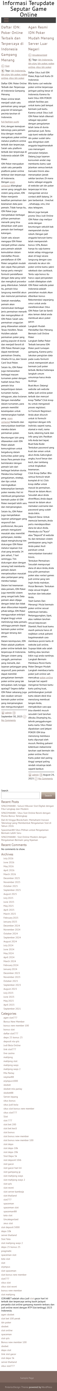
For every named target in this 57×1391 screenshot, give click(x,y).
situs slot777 (10, 1112)
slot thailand (10, 1195)
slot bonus (9, 1132)
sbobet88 (8, 1092)
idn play (5, 74)
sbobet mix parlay (12, 1088)
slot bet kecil (10, 1128)
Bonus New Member (13, 1021)
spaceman (8, 1203)
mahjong (8, 1057)
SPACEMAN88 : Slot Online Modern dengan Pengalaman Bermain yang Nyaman (24, 838)
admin (8, 712)
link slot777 (9, 1049)
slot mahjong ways (13, 1175)
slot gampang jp (12, 1171)
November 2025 (11, 882)
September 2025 (12, 889)
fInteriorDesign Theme (16, 1387)
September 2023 (12, 984)
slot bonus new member (16, 1136)
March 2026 (9, 874)
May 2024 (8, 953)
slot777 (7, 1199)
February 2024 (10, 965)
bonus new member (11, 1290)
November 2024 (11, 929)
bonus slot (9, 1029)
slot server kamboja (13, 1191)
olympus (5, 1266)
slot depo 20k (10, 1152)
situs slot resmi (9, 1286)
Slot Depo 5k (10, 1156)
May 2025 (8, 905)
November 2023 (11, 976)
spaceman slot (11, 1207)
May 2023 (8, 1000)
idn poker (15, 74)
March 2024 (9, 961)
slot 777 (7, 1120)
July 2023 (8, 992)
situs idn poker (16, 78)
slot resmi (8, 1187)
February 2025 (10, 917)
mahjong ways (11, 1065)
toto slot (7, 1215)
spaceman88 (10, 1211)
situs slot (6, 1282)
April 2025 (8, 909)
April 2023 (8, 1004)
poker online (46, 677)
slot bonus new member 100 (18, 1140)
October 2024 (10, 933)
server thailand (9, 1235)
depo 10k (6, 1231)
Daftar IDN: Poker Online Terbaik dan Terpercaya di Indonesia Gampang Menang (12, 43)
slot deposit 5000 (10, 1227)
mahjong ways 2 (12, 1069)
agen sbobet (7, 1314)
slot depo (8, 1144)
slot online (6, 1330)
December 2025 (11, 878)
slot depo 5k (7, 1358)
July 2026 (8, 858)
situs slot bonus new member (18, 1108)
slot (3, 1262)
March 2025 (9, 913)
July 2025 (8, 897)
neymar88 (8, 1076)
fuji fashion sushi (10, 121)
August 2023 (10, 988)
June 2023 (8, 996)
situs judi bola (10, 1104)
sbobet (7, 1084)
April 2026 (8, 870)
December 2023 (11, 973)
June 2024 (8, 949)
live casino (9, 1053)
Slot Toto (6, 1239)
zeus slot (8, 1223)
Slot (7, 65)
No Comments (8, 720)
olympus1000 (10, 1080)
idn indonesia (18, 70)
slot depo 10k (10, 1148)
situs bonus (9, 1100)
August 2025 (10, 893)
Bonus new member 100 (14, 1342)
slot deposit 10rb (12, 1159)
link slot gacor (8, 1354)
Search (4, 790)
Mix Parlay (8, 1072)
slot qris (7, 1183)
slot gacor (8, 1163)
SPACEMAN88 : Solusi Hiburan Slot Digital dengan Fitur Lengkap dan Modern (27, 807)
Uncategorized (39, 54)
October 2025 (10, 886)
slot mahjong (8, 1294)
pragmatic (6, 1250)
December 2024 (11, 925)
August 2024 (10, 941)
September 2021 (12, 1008)
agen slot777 (10, 1017)
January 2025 (10, 921)
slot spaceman (8, 1270)
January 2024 (10, 969)
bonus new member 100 (16, 1025)
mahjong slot (10, 1061)
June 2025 (8, 901)
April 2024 (8, 957)
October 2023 (10, 980)
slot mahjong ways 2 (14, 1179)
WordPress (46, 1387)
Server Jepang (10, 1096)
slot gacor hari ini (12, 1167)
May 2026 (8, 866)
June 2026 (8, 862)
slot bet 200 (9, 1124)
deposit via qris (11, 1041)
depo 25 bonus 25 (13, 1037)
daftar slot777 (10, 1033)
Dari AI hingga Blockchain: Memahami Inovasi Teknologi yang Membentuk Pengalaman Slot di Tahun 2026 (26, 822)
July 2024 (8, 945)
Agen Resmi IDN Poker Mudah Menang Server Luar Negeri (41, 38)
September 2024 (12, 937)
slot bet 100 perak (10, 1318)
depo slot (6, 1350)
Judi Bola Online (12, 1045)
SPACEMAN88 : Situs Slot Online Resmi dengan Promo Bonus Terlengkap (25, 814)
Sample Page (27, 1377)
